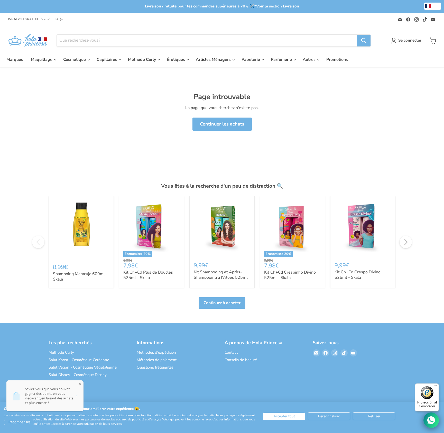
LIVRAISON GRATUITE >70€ (28, 19)
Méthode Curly (142, 59)
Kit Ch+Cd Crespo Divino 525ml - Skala (358, 274)
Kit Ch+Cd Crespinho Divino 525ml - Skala (290, 275)
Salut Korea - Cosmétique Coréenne (79, 359)
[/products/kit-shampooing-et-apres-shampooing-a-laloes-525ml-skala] (222, 228)
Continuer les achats (222, 124)
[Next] (406, 242)
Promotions (337, 59)
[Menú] (436, 386)
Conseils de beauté (241, 359)
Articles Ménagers (214, 59)
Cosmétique (75, 59)
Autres (310, 59)
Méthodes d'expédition (156, 352)
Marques (14, 59)
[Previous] (38, 242)
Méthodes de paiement (157, 359)
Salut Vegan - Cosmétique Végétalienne (83, 367)
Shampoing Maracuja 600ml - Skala (80, 276)
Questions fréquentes (155, 367)
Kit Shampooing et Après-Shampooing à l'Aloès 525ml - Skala (221, 277)
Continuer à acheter (221, 303)
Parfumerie (282, 59)
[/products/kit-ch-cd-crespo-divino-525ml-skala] (363, 228)
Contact (231, 352)
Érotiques (176, 59)
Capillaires (107, 59)
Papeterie (251, 59)
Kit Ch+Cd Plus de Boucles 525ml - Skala (148, 275)
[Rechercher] (364, 40)
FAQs (59, 19)
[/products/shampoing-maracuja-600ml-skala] (81, 229)
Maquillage (42, 59)
